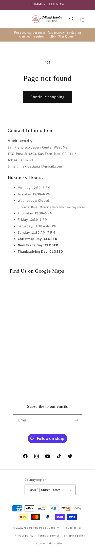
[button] (10, 19)
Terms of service (48, 535)
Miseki (28, 527)
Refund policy (73, 527)
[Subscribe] (76, 420)
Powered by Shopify (46, 527)
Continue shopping (47, 96)
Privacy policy (24, 535)
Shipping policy (74, 535)
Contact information (50, 543)
